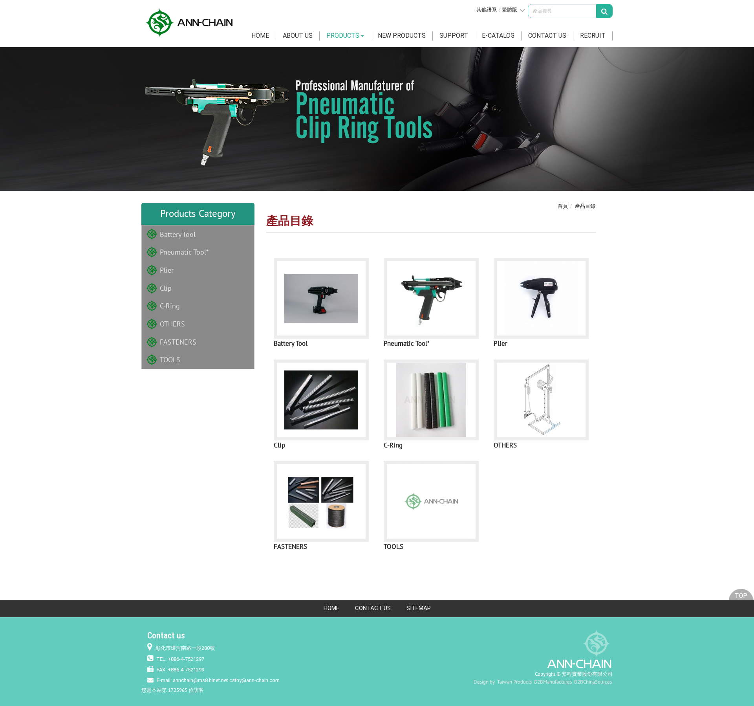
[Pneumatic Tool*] (431, 298)
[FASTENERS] (321, 501)
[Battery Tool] (321, 298)
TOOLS (170, 359)
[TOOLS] (431, 501)
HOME (260, 35)
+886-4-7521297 (186, 659)
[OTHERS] (541, 400)
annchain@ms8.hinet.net (200, 680)
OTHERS (172, 323)
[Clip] (321, 400)
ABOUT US (298, 35)
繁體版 (509, 9)
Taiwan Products (514, 681)
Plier (167, 270)
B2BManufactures (553, 681)
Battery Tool (178, 234)
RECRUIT (593, 35)
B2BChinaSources (593, 681)
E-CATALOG (498, 35)
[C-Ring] (431, 400)
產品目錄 (585, 206)
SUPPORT (453, 35)
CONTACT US (547, 35)
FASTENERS (178, 342)
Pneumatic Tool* (184, 252)
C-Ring (170, 305)
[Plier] (541, 298)
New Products (402, 35)
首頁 (563, 206)
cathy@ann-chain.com (254, 680)
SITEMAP (418, 608)
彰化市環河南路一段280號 (185, 648)
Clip (166, 288)
